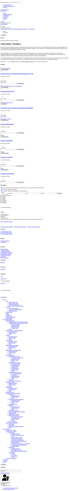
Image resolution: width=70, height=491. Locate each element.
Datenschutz (3, 278)
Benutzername (4, 470)
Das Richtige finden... (5, 2)
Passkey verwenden (5, 482)
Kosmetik (4, 199)
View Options (4, 116)
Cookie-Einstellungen (5, 281)
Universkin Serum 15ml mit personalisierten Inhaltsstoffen (17, 108)
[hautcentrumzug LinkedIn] (7, 226)
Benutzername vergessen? (8, 489)
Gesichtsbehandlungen (5, 251)
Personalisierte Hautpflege (9, 6)
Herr (7, 194)
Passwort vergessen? (5, 473)
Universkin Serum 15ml (7, 91)
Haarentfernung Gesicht (6, 254)
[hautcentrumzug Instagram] (33, 226)
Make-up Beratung (5, 257)
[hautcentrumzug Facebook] (20, 226)
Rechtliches (4, 202)
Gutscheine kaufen (7, 4)
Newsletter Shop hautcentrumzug (9, 189)
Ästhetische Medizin (5, 241)
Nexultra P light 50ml (7, 140)
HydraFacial (3, 256)
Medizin (3, 197)
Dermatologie (3, 242)
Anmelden (3, 269)
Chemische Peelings (5, 250)
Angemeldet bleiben (6, 485)
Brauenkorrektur (4, 249)
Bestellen (3, 262)
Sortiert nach (18, 61)
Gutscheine (4, 200)
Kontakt (5, 7)
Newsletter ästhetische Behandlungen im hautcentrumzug (14, 191)
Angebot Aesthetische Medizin (15, 309)
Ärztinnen (4, 196)
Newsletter (4, 201)
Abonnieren (59, 193)
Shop (4, 31)
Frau (3, 194)
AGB (2, 276)
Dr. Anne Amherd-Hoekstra (7, 234)
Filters (12, 61)
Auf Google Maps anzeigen (7, 221)
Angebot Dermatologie (14, 308)
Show (39, 61)
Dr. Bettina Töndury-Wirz (6, 232)
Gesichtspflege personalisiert (7, 252)
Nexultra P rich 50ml (6, 157)
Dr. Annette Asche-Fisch (6, 231)
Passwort (2, 471)
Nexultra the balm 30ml (7, 173)
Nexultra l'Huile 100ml (7, 124)
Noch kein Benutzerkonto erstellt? (10, 488)
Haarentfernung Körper (6, 255)
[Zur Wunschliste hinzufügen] (1, 67)
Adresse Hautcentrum (6, 195)
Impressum (3, 283)
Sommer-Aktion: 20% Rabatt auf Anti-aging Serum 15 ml (17, 73)
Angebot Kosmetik (13, 310)
